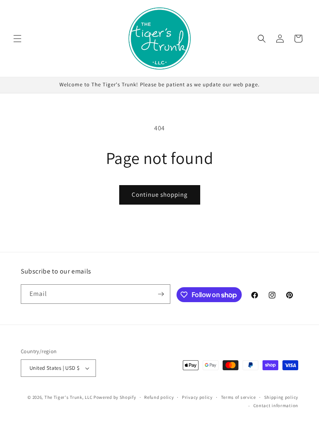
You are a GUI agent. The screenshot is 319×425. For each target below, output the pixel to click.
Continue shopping (160, 194)
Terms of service (238, 397)
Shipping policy (281, 397)
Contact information (275, 405)
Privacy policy (197, 397)
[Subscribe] (161, 294)
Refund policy (159, 397)
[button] (17, 38)
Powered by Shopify (114, 397)
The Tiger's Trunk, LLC (68, 397)
